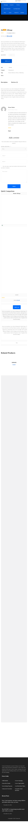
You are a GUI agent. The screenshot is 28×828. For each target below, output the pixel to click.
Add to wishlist (14, 61)
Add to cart (7, 61)
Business (13, 72)
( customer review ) (11, 32)
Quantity (3, 55)
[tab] (4, 82)
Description (4, 82)
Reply (9, 130)
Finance (17, 72)
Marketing (21, 72)
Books (9, 72)
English (19, 0)
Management (11, 70)
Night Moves (13, 409)
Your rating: (6, 146)
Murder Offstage (16, 193)
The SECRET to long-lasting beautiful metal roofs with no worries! (13, 810)
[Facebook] (9, 75)
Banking (5, 385)
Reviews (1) (14, 82)
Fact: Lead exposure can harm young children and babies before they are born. (13, 801)
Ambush (14, 362)
